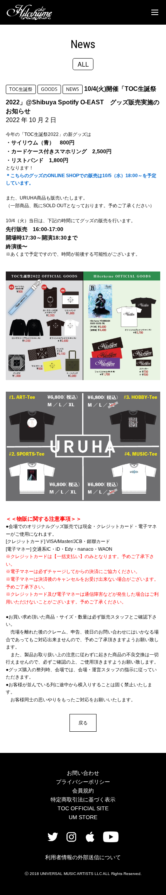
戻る (83, 722)
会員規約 (83, 791)
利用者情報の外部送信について (83, 857)
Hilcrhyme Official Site (29, 12)
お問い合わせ (83, 773)
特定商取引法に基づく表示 (83, 799)
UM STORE (83, 817)
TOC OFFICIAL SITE (83, 808)
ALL (83, 64)
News (83, 44)
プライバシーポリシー (83, 782)
